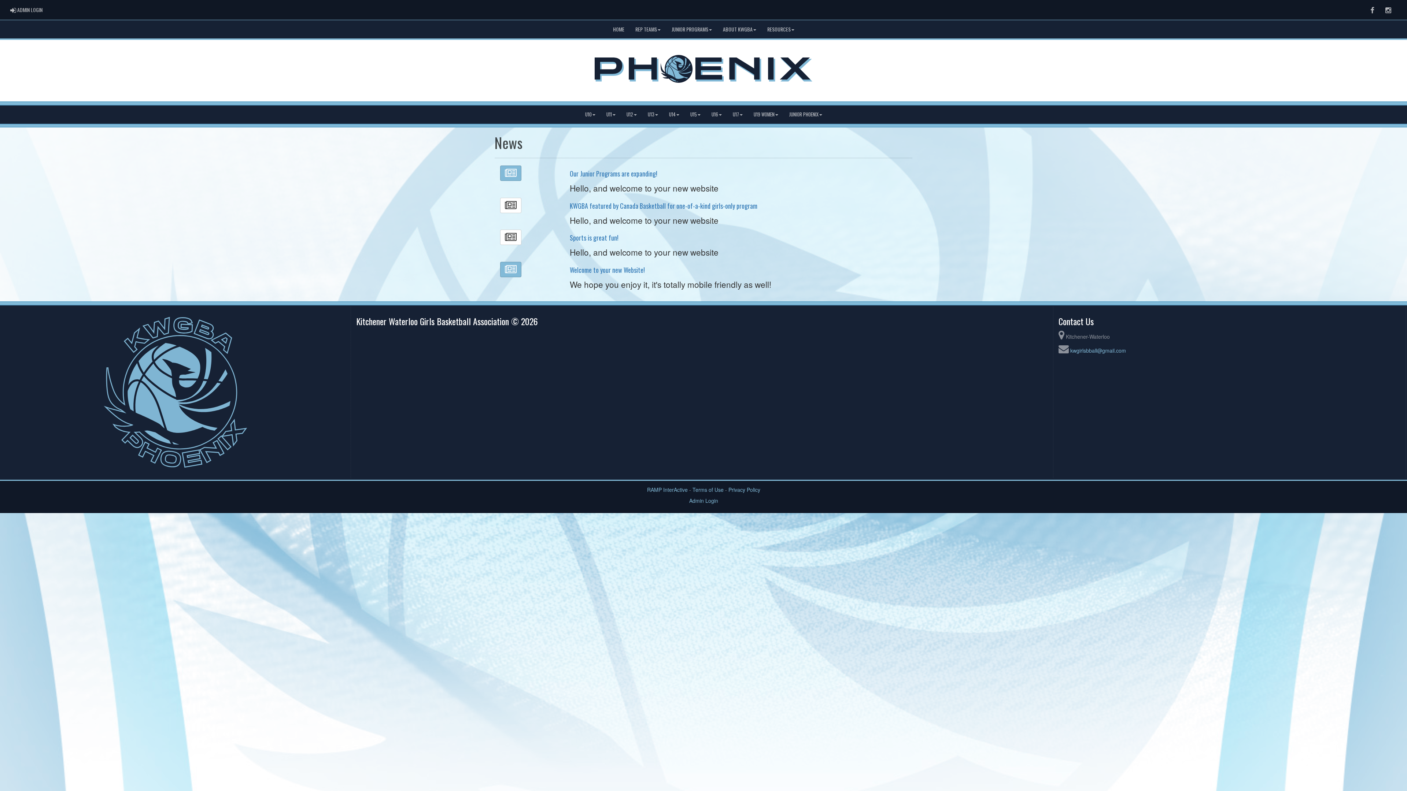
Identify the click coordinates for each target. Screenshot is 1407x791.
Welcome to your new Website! (607, 270)
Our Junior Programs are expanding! (613, 173)
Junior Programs (690, 29)
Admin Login (703, 500)
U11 (609, 114)
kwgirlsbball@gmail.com (1098, 350)
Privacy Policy (744, 489)
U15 (693, 114)
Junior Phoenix (804, 114)
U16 (715, 114)
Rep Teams (646, 29)
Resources (779, 29)
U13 (651, 114)
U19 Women (764, 114)
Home (618, 29)
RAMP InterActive (667, 489)
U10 (588, 114)
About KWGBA (738, 29)
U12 (630, 114)
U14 (672, 114)
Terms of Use (708, 489)
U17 (736, 114)
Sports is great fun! (594, 237)
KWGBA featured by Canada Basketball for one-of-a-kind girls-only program (663, 206)
